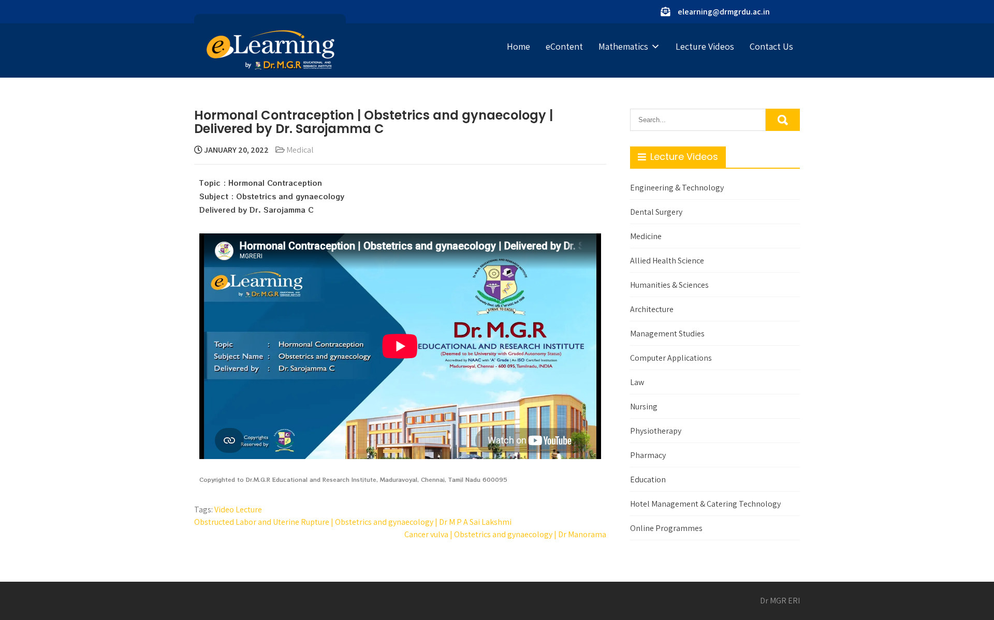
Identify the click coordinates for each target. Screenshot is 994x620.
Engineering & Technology (677, 187)
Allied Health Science (667, 260)
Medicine (646, 236)
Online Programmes (666, 528)
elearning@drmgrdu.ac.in (724, 11)
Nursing (643, 406)
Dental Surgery (656, 211)
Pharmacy (648, 455)
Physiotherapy (655, 430)
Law (637, 382)
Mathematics (623, 46)
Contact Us (771, 46)
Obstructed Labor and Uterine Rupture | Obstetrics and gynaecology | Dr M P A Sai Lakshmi (352, 521)
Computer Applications (671, 357)
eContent (564, 46)
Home (518, 46)
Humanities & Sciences (669, 284)
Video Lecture (238, 509)
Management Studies (667, 333)
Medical (300, 149)
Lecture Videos (705, 46)
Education (648, 479)
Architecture (652, 309)
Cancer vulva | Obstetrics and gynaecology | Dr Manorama (505, 534)
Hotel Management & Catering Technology (705, 503)
